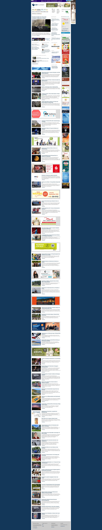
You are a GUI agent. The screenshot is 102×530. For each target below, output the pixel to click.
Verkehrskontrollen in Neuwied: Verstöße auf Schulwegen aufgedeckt (51, 374)
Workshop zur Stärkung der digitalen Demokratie (49, 175)
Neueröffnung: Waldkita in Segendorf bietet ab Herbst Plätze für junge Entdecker (50, 281)
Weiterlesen (38, 35)
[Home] (32, 7)
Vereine (42, 9)
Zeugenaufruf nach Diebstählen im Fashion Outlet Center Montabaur (51, 514)
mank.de (63, 32)
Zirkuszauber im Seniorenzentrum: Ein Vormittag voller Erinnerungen (50, 455)
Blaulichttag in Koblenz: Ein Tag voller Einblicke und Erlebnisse (50, 129)
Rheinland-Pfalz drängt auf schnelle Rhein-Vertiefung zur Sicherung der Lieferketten (51, 340)
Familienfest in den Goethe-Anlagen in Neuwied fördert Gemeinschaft (50, 315)
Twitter (43, 526)
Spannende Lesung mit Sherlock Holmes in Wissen (42, 58)
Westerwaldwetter (65, 30)
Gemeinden (44, 11)
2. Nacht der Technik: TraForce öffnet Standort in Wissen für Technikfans (51, 94)
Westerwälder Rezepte (54, 66)
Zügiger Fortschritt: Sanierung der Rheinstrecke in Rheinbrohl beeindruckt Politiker (50, 492)
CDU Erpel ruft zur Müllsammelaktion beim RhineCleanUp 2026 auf (51, 397)
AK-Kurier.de (53, 10)
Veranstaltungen (37, 11)
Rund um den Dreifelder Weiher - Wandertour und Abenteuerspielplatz (35, 48)
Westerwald (34, 13)
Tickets (62, 11)
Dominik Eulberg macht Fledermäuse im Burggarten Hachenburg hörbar (50, 366)
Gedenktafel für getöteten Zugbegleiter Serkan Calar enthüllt (50, 477)
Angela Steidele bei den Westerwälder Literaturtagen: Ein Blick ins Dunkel (51, 433)
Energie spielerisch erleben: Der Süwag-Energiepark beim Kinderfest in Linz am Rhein (51, 254)
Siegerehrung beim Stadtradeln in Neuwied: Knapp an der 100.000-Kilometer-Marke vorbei (51, 308)
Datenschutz (58, 11)
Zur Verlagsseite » (35, 527)
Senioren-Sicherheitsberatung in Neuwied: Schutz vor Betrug (50, 201)
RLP (47, 9)
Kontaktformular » (63, 526)
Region (33, 9)
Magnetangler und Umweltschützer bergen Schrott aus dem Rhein (50, 389)
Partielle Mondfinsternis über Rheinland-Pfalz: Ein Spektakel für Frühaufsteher (50, 156)
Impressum (58, 12)
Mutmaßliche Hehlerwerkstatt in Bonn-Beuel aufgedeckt (50, 506)
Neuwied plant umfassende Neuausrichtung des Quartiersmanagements (49, 500)
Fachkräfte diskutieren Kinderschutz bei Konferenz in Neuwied (50, 262)
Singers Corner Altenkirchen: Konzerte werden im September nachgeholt (49, 382)
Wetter (47, 11)
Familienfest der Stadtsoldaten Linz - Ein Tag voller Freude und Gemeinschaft (51, 462)
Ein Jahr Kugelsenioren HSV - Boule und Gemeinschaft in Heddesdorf (51, 208)
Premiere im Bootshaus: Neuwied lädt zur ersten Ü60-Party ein (55, 20)
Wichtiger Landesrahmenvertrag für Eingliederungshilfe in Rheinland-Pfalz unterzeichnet (51, 470)
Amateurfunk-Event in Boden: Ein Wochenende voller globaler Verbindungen (50, 425)
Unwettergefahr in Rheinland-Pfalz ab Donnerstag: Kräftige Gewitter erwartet (51, 404)
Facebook (54, 9)
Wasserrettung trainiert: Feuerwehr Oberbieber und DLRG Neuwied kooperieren (51, 73)
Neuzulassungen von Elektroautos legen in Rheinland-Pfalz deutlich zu (51, 334)
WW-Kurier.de (53, 11)
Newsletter (53, 12)
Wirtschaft (38, 9)
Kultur (45, 9)
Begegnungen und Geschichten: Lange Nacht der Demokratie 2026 (49, 412)
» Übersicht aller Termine (35, 63)
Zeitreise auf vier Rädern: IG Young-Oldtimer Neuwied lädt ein (55, 39)
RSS (42, 524)
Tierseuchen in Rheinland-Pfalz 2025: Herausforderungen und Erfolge (51, 121)
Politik (36, 9)
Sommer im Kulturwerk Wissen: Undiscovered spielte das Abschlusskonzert (51, 80)
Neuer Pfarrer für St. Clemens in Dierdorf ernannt (49, 418)
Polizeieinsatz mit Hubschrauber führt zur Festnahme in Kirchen (54, 29)
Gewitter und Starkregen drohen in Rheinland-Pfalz (50, 86)
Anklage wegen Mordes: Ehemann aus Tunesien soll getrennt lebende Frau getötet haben (50, 102)
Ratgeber (41, 11)
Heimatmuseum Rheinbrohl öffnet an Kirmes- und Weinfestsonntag (49, 148)
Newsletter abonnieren (54, 52)
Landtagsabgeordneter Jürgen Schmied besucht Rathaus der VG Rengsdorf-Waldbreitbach (51, 235)
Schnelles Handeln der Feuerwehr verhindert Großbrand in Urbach (39, 17)
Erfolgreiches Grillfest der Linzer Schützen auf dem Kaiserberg (50, 447)
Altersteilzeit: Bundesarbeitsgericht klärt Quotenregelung (51, 484)
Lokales (33, 11)
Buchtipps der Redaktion (55, 67)
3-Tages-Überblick (65, 28)
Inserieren (58, 9)
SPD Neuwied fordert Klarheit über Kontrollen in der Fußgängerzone (50, 440)
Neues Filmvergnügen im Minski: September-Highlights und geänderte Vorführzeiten (50, 228)
